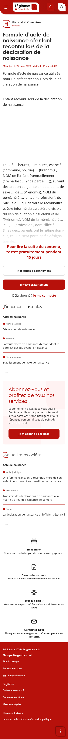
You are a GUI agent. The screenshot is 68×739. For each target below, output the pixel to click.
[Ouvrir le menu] (6, 7)
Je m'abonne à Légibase (34, 434)
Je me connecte (44, 295)
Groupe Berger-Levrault (17, 655)
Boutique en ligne (12, 668)
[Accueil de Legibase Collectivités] (26, 7)
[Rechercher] (62, 7)
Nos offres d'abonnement (34, 270)
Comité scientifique (13, 697)
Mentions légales (12, 704)
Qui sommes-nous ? (13, 690)
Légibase (8, 684)
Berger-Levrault (16, 675)
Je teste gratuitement (34, 284)
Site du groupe (11, 661)
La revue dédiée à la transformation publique (27, 719)
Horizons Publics (13, 712)
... (6, 371)
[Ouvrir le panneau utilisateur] (50, 7)
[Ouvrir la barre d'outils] (60, 731)
